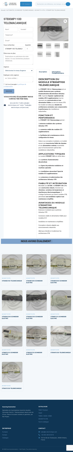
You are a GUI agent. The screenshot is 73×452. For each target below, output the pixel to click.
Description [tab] (43, 72)
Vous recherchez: (9, 45)
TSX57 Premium (43, 410)
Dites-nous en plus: (10, 53)
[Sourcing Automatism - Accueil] (9, 4)
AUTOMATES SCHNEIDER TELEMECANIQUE (19, 10)
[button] (65, 21)
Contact (27, 4)
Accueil (3, 10)
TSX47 (40, 413)
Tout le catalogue (43, 422)
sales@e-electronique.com (49, 432)
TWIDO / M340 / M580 (45, 416)
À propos (5, 432)
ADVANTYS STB (40, 10)
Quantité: (28, 45)
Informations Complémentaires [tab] (58, 72)
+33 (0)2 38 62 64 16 (47, 435)
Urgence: (6, 67)
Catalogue (5, 438)
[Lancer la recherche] (68, 4)
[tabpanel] (52, 157)
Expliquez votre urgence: (11, 75)
